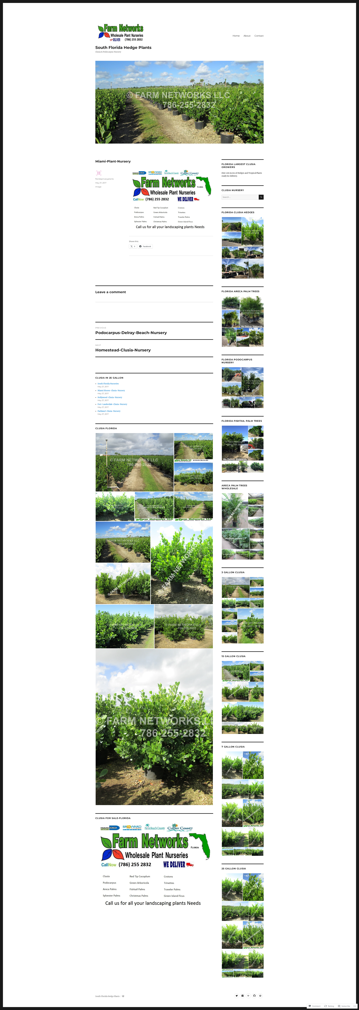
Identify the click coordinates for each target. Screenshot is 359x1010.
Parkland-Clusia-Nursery (109, 411)
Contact (259, 35)
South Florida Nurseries (108, 384)
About (247, 35)
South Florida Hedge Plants (123, 47)
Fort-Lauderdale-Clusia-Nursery (112, 404)
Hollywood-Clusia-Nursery (110, 397)
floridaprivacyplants (104, 179)
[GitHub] (254, 995)
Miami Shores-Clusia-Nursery (111, 390)
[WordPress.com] (260, 995)
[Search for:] (240, 197)
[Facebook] (242, 995)
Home (236, 35)
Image (98, 187)
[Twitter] (236, 995)
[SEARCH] (261, 197)
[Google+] (248, 995)
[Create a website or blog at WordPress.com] (123, 996)
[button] (134, 462)
